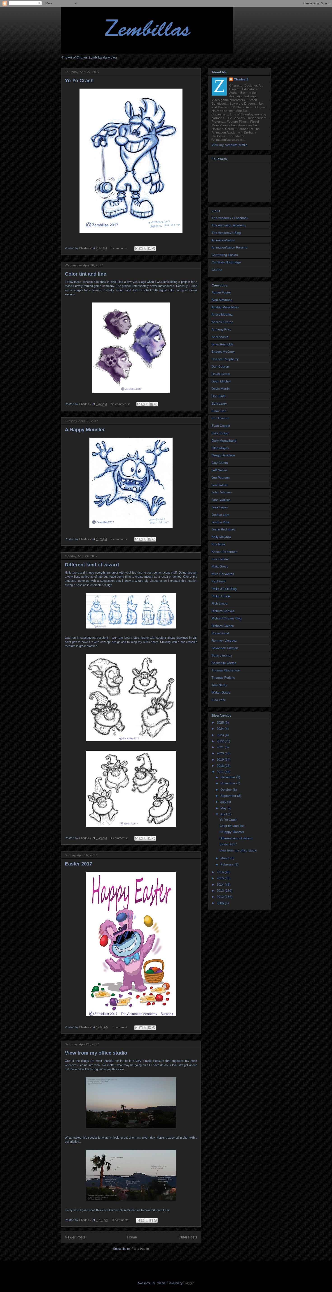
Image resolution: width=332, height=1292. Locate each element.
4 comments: (120, 838)
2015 (221, 878)
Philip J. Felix (221, 596)
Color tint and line (85, 274)
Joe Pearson (221, 477)
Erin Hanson (220, 418)
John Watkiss (221, 500)
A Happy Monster (85, 429)
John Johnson (222, 492)
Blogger (188, 1283)
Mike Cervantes (223, 574)
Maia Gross (220, 566)
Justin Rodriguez (224, 529)
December (228, 777)
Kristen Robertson (224, 551)
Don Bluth (219, 396)
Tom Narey (219, 685)
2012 (221, 896)
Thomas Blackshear (226, 670)
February (227, 864)
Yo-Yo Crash (79, 80)
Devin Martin (221, 388)
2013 (221, 890)
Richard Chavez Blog (227, 618)
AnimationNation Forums (229, 247)
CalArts (217, 270)
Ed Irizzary (219, 403)
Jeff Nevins (219, 470)
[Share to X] (145, 248)
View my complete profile (229, 145)
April (224, 814)
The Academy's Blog (226, 232)
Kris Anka (218, 544)
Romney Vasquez (224, 640)
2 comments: (120, 539)
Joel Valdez (220, 485)
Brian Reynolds (222, 344)
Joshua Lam (220, 514)
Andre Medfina (222, 314)
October (226, 789)
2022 (221, 741)
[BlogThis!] (141, 248)
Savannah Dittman (225, 648)
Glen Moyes (220, 448)
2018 (221, 765)
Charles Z (241, 79)
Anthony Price (221, 329)
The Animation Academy (229, 225)
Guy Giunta (220, 462)
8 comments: (120, 248)
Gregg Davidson (223, 455)
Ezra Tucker (220, 433)
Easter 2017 (78, 864)
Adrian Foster (221, 292)
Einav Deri (219, 411)
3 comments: (121, 1220)
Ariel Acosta (220, 337)
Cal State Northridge (226, 262)
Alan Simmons (222, 300)
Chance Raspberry (225, 359)
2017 (221, 772)
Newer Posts (75, 1237)
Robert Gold (220, 633)
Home (132, 1237)
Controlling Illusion (225, 255)
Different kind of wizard (92, 564)
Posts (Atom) (140, 1248)
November (228, 783)
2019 (221, 759)
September (228, 795)
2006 (221, 903)
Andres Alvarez (222, 322)
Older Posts (187, 1237)
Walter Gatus (221, 692)
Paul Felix (219, 581)
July (223, 802)
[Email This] (136, 248)
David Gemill (221, 374)
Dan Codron (220, 366)
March (225, 858)
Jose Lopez (220, 507)
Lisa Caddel (220, 559)
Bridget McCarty (223, 351)
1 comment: (120, 1027)
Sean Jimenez (222, 655)
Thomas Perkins (223, 677)
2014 (221, 884)
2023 (221, 735)
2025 (221, 722)
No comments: (121, 404)
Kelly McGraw (221, 537)
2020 (221, 753)
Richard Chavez (223, 611)
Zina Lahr (218, 700)
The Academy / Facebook (230, 218)
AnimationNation (223, 240)
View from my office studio (96, 1053)
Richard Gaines (223, 626)
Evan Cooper (221, 425)
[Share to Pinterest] (154, 248)
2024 (221, 728)
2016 (221, 872)
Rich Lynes (219, 603)
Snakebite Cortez (224, 663)
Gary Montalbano (224, 440)
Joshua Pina (220, 522)
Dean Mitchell (221, 381)
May (223, 808)
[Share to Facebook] (149, 248)
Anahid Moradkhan (225, 307)
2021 (221, 747)
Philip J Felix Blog (224, 589)
